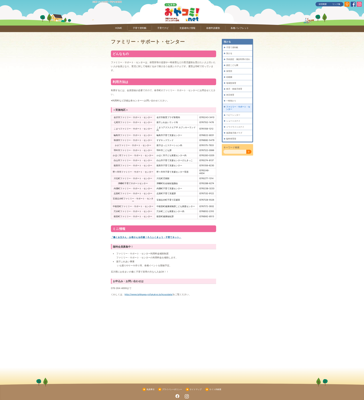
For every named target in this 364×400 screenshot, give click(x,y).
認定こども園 (232, 65)
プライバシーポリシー (172, 389)
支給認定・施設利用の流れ (238, 59)
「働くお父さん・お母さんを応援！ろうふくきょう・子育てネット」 (146, 237)
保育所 (229, 71)
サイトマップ (196, 389)
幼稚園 (229, 77)
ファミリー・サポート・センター (238, 107)
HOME (118, 28)
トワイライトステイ (235, 127)
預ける (229, 53)
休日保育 (230, 95)
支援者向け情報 (187, 28)
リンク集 (336, 4)
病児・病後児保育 (234, 89)
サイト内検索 (215, 389)
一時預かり (231, 101)
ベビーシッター (233, 115)
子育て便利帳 (139, 28)
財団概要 (323, 4)
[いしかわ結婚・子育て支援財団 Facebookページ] (353, 4)
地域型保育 (231, 83)
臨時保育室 (231, 139)
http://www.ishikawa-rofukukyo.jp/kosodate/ (149, 294)
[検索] (248, 152)
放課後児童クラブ (234, 133)
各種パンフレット (240, 28)
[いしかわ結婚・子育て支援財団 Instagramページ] (359, 4)
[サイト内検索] (347, 4)
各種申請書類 (213, 28)
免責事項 (150, 389)
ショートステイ (233, 121)
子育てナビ (163, 28)
